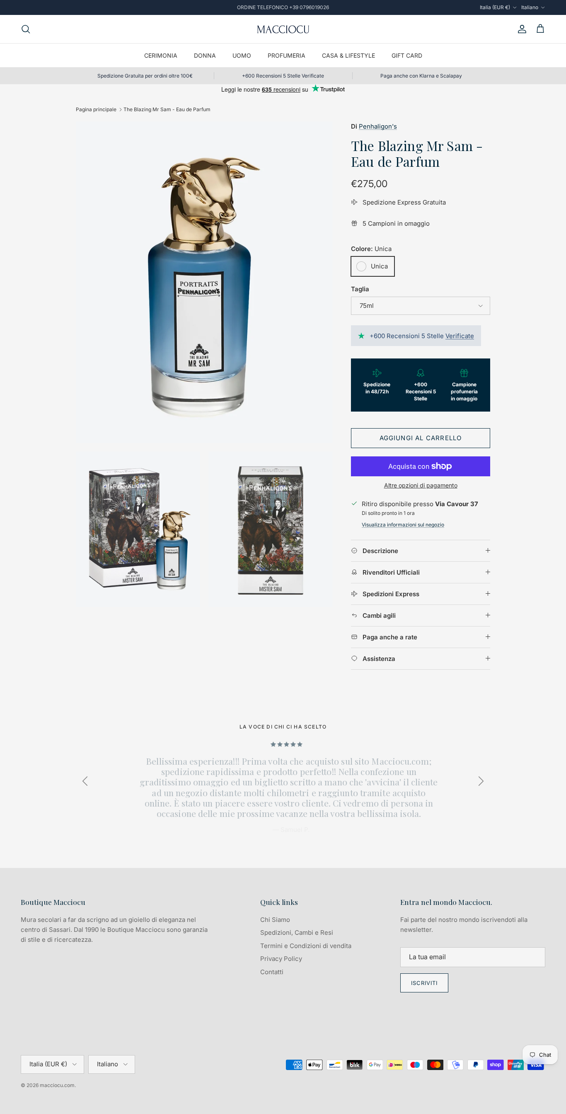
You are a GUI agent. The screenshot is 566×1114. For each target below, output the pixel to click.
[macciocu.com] (283, 29)
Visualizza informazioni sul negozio (403, 525)
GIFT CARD (407, 55)
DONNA (205, 55)
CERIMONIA (160, 55)
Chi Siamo (275, 920)
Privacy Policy (281, 959)
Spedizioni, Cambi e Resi (296, 932)
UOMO (241, 55)
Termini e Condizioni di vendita (305, 946)
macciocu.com (57, 1085)
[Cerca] (26, 29)
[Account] (520, 29)
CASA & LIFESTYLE (348, 55)
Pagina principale (96, 109)
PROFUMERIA (286, 55)
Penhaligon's (378, 126)
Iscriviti (424, 983)
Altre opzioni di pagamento (420, 485)
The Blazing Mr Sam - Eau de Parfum (166, 109)
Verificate (459, 336)
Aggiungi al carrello (421, 438)
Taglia (360, 289)
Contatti (271, 972)
